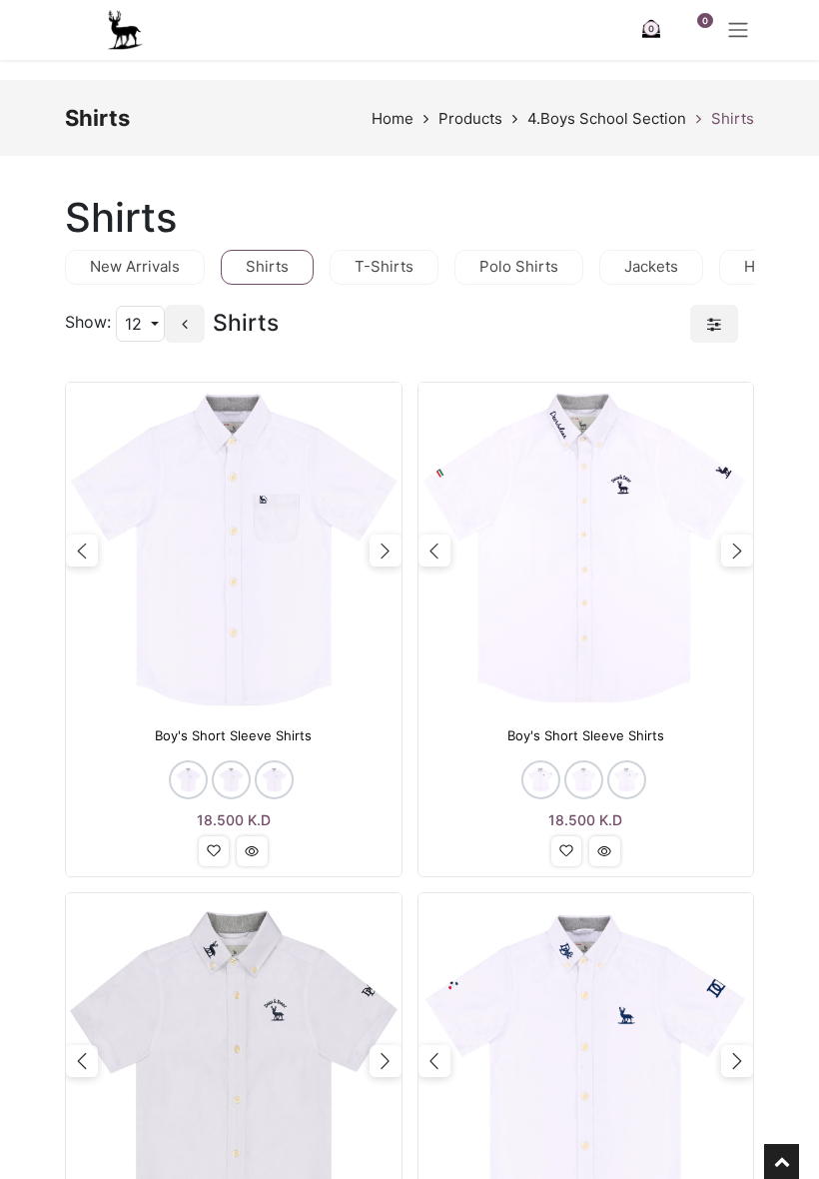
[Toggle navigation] (738, 30)
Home (392, 118)
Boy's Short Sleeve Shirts (233, 735)
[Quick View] (252, 851)
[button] (214, 851)
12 (136, 324)
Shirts (732, 118)
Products (470, 118)
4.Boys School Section (606, 118)
